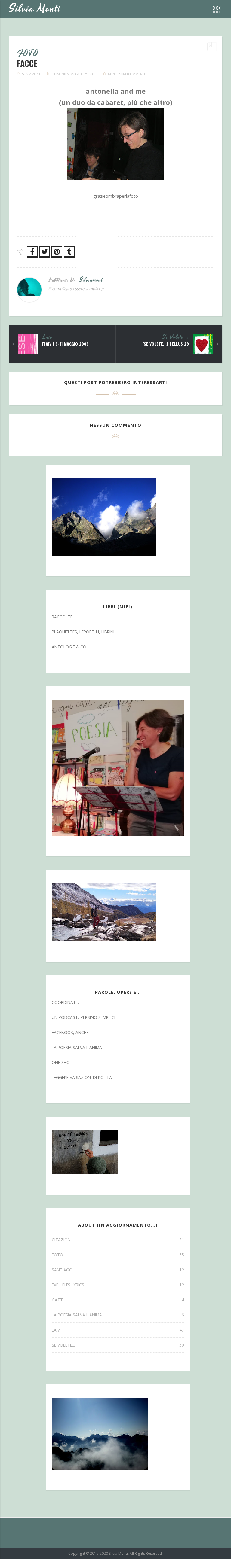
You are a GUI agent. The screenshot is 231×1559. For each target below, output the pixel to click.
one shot (62, 1062)
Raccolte (62, 617)
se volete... (175, 337)
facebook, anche (70, 1032)
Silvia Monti (35, 9)
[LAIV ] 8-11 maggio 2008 (65, 344)
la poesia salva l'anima (77, 1047)
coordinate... (66, 1002)
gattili (118, 1300)
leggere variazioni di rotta (82, 1077)
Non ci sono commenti (126, 74)
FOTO (27, 54)
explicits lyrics (118, 1285)
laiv (48, 337)
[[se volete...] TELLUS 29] (217, 344)
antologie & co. (69, 647)
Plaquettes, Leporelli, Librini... (84, 632)
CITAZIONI (118, 1240)
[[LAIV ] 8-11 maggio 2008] (13, 344)
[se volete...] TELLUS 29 (165, 344)
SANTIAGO (118, 1270)
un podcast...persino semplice (84, 1017)
